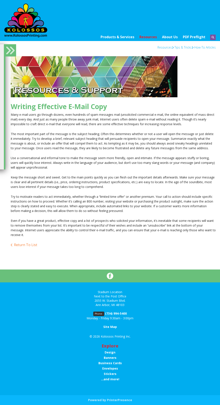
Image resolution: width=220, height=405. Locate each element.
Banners (110, 358)
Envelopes (110, 368)
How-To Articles (205, 47)
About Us (170, 37)
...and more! (110, 379)
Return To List (25, 244)
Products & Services (117, 37)
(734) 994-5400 (116, 313)
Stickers (110, 374)
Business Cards (110, 363)
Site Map (110, 327)
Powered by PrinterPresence (110, 400)
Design (110, 352)
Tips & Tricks (183, 47)
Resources (148, 37)
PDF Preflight (194, 37)
